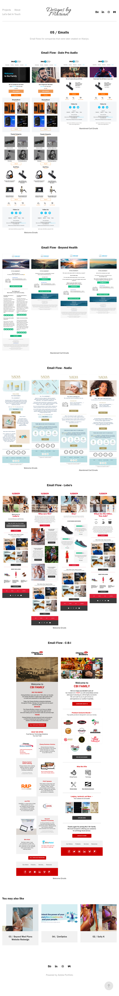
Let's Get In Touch (11, 14)
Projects (6, 9)
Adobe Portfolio (65, 975)
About (17, 9)
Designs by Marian (59, 12)
